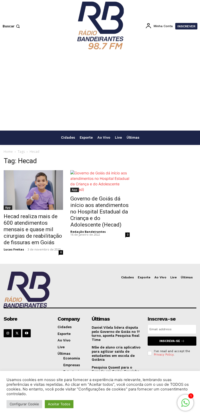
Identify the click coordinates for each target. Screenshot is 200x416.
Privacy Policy (163, 354)
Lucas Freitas (14, 249)
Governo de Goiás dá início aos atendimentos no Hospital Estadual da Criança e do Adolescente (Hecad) (99, 211)
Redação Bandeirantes (88, 232)
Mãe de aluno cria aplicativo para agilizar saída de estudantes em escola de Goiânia (116, 353)
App (8, 207)
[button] (12, 26)
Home (8, 151)
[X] (17, 333)
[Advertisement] (100, 91)
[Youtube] (26, 333)
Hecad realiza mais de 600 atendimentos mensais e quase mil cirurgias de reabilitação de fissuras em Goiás (33, 229)
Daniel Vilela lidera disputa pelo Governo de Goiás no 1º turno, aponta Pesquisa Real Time (116, 334)
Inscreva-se (169, 341)
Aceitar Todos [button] (59, 404)
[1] (185, 405)
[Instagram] (8, 333)
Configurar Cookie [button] (24, 404)
